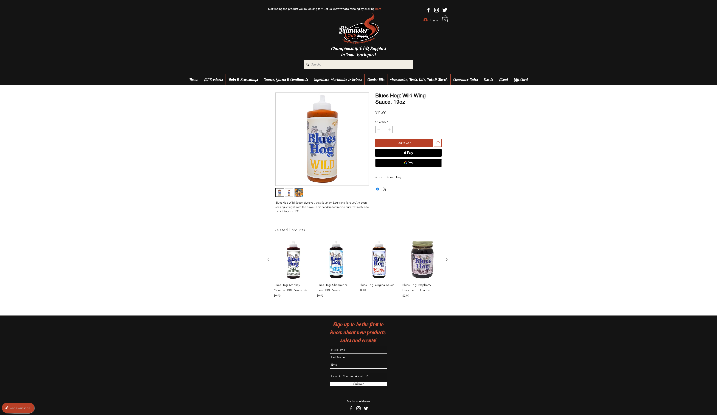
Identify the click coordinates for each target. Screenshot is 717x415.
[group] (357, 271)
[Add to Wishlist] (438, 143)
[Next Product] (447, 259)
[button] (445, 18)
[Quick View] (293, 259)
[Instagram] (436, 10)
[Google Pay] (408, 163)
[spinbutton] (384, 129)
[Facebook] (428, 10)
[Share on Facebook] (377, 189)
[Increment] (389, 129)
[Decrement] (378, 129)
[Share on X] (385, 189)
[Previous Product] (268, 259)
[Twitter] (445, 10)
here (378, 9)
